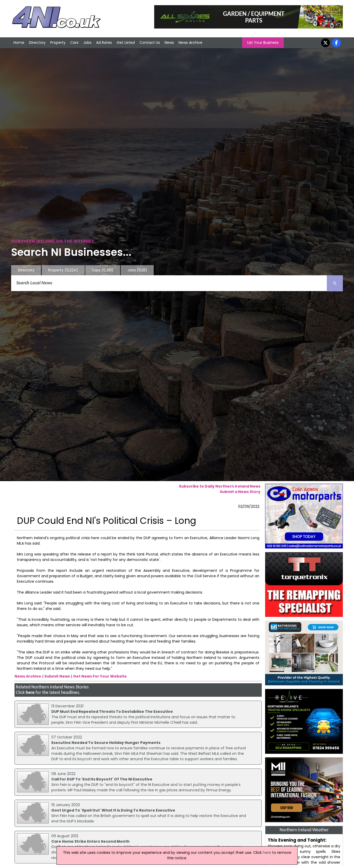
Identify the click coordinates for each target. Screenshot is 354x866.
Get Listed (126, 42)
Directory (37, 42)
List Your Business (263, 42)
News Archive (190, 42)
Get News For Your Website (100, 676)
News (169, 42)
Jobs (87, 42)
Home (18, 42)
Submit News (57, 676)
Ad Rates (104, 42)
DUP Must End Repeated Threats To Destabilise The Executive (112, 711)
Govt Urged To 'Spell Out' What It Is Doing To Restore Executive (113, 810)
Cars (74, 42)
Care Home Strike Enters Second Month (90, 841)
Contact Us (149, 42)
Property (58, 42)
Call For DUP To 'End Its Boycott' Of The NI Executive (101, 779)
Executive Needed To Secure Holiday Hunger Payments (105, 742)
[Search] (335, 283)
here (30, 693)
